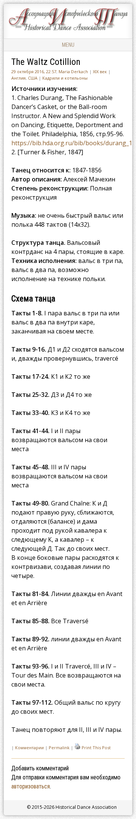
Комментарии (29, 747)
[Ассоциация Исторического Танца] (68, 30)
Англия (18, 78)
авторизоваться (30, 786)
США (32, 78)
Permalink (59, 747)
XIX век (100, 71)
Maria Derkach (73, 71)
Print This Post (96, 747)
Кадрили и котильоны (65, 78)
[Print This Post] (77, 747)
